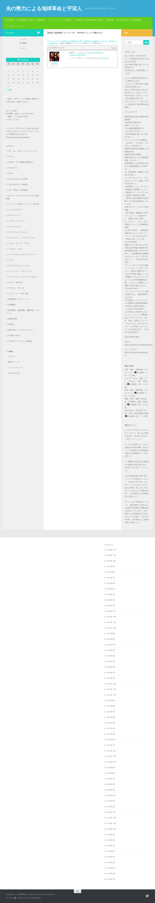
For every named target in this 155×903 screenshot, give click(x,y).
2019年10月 (111, 829)
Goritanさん (12, 168)
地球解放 (12, 305)
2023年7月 (111, 578)
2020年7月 (111, 779)
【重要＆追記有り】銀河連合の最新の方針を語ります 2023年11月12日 (137, 465)
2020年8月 (111, 773)
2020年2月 (111, 807)
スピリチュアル (14, 226)
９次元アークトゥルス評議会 (20, 341)
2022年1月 (111, 678)
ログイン (12, 356)
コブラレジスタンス (16, 221)
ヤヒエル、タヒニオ (16, 288)
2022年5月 (111, 656)
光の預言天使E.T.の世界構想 (129, 20)
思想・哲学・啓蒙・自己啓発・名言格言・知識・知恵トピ (136, 402)
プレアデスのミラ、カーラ (19, 266)
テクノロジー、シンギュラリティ (21, 238)
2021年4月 (111, 728)
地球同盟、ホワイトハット (19, 299)
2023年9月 (111, 566)
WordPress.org (14, 373)
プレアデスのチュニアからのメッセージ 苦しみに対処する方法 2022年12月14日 (137, 433)
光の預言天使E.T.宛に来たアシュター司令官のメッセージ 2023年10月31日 (136, 479)
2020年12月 (111, 751)
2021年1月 (111, 745)
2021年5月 (111, 723)
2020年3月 (111, 801)
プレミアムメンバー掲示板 (59, 20)
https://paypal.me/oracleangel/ (18, 137)
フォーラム (56, 41)
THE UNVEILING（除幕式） (18, 184)
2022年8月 (111, 639)
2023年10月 (111, 561)
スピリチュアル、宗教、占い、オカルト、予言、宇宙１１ (136, 381)
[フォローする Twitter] (38, 32)
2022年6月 (111, 650)
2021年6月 (111, 717)
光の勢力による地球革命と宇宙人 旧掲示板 (94, 20)
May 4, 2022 (105, 58)
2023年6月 (111, 583)
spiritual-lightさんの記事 (17, 179)
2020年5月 (111, 790)
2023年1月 (111, 611)
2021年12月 (111, 684)
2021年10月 (111, 695)
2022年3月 (111, 667)
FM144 (11, 156)
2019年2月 (111, 874)
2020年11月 (111, 756)
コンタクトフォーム (14, 26)
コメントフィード (15, 367)
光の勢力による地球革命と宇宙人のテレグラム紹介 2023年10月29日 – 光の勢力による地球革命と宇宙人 (137, 517)
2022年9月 (111, 633)
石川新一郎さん (14, 335)
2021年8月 (111, 706)
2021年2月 (111, 740)
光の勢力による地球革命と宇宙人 (44, 8)
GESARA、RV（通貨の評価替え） (21, 162)
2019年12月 (111, 818)
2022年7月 (111, 645)
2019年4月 (111, 862)
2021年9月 (111, 700)
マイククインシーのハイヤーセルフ (22, 277)
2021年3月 (111, 734)
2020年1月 (111, 812)
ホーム (49, 41)
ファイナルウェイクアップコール (21, 254)
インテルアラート (15, 210)
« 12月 (8, 90)
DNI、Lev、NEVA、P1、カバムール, (22, 151)
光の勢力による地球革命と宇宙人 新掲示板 (25, 20)
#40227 (113, 48)
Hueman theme (35, 898)
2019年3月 (111, 868)
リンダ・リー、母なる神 (18, 293)
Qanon (10, 173)
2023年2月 (111, 606)
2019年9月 (111, 834)
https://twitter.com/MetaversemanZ (139, 345)
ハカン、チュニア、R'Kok (18, 243)
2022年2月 (111, 673)
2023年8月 (111, 572)
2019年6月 (111, 851)
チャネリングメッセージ (18, 232)
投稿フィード (13, 362)
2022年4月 (111, 661)
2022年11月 (111, 622)
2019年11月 (111, 823)
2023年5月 (111, 589)
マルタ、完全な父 (15, 282)
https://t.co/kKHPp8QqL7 (95, 53)
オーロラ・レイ (14, 215)
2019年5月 (111, 857)
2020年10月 (111, 762)
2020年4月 (111, 795)
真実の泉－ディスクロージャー (21, 330)
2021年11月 (111, 689)
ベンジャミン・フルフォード (20, 271)
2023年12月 (111, 550)
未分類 (11, 324)
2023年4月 (111, 594)
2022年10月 (111, 628)
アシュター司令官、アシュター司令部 (23, 204)
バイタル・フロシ (15, 249)
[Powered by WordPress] (15, 898)
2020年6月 (111, 784)
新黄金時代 (12, 319)
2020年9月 (111, 767)
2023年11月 (111, 555)
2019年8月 (111, 840)
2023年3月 (111, 600)
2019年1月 (111, 879)
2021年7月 (111, 712)
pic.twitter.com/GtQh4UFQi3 (77, 55)
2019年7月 (111, 846)
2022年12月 (111, 617)
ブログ (11, 260)
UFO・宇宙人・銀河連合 (18, 190)
